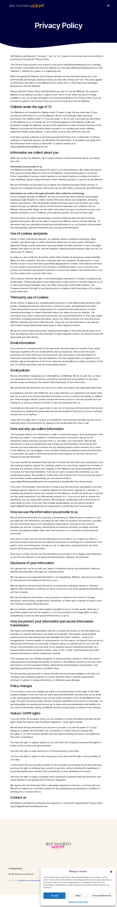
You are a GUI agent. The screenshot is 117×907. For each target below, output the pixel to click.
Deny (78, 895)
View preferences (101, 895)
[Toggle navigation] (108, 5)
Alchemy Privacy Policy (78, 902)
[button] (111, 871)
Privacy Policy (15, 868)
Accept (54, 895)
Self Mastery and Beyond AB (29, 880)
